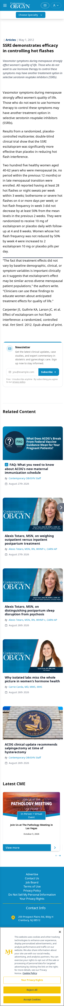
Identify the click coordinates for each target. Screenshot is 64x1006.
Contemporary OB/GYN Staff (25, 478)
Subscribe (47, 372)
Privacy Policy (32, 890)
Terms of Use (32, 886)
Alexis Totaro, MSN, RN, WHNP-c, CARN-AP (33, 549)
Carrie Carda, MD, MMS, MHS (25, 686)
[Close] (60, 932)
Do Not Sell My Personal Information (32, 894)
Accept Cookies (32, 999)
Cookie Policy (30, 973)
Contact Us (32, 878)
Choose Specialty (28, 14)
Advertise (32, 874)
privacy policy (18, 381)
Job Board (32, 882)
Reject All (32, 989)
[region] (32, 966)
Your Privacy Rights (32, 899)
